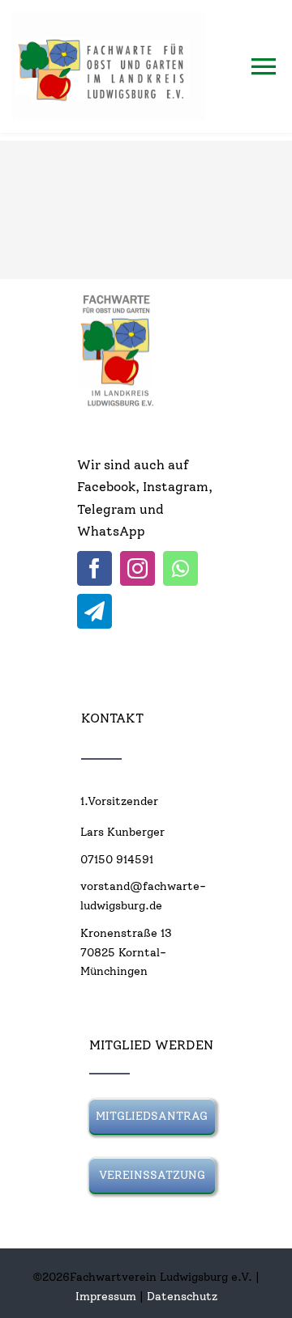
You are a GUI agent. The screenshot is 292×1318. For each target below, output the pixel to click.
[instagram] (137, 568)
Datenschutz (182, 1296)
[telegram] (94, 611)
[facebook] (94, 568)
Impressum (105, 1296)
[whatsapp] (180, 568)
